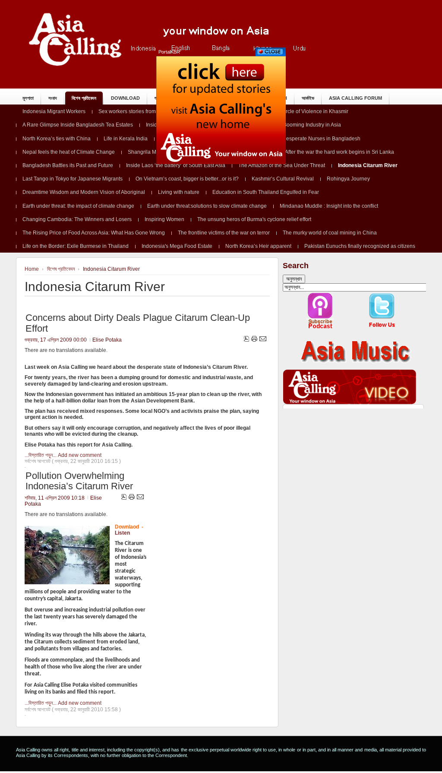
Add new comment (79, 455)
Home (32, 269)
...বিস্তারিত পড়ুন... (41, 455)
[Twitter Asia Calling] (382, 327)
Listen (122, 533)
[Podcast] (320, 327)
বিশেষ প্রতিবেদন (61, 269)
